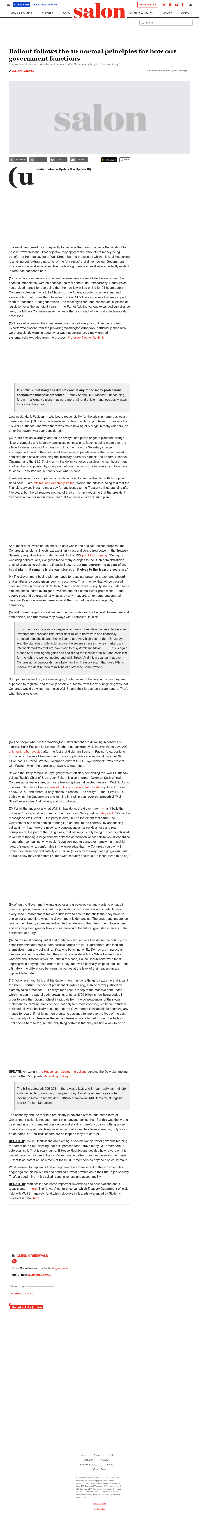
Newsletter (147, 5)
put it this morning (94, 555)
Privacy (104, 1460)
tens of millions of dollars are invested (75, 787)
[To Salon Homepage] (99, 10)
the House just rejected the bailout (62, 1072)
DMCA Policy (99, 1509)
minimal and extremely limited (54, 483)
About (97, 1455)
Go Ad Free (99, 1469)
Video (185, 13)
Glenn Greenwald (23, 71)
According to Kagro (57, 1076)
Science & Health (141, 13)
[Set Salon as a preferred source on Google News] (109, 159)
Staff (110, 1455)
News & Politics (21, 13)
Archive (109, 1465)
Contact (88, 1460)
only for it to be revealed (25, 751)
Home (83, 1455)
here (33, 1189)
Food (66, 13)
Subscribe (21, 5)
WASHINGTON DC (21, 1294)
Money (167, 13)
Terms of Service (88, 1465)
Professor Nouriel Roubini (85, 337)
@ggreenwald (60, 1268)
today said (106, 813)
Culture (47, 13)
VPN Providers (99, 1504)
